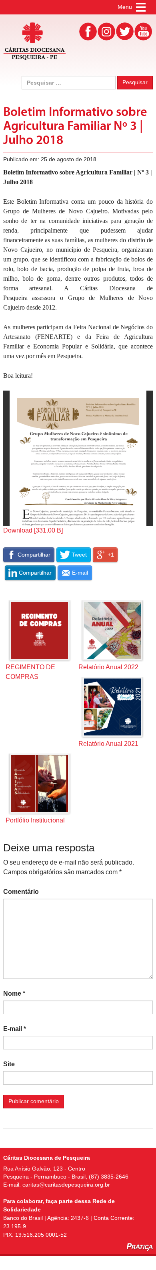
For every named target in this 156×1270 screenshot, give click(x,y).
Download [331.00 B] (33, 530)
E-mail (14, 1028)
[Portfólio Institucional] (40, 783)
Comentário (21, 891)
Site (9, 1064)
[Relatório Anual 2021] (112, 707)
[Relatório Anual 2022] (112, 630)
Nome (14, 993)
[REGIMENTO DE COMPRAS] (40, 630)
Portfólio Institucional (35, 820)
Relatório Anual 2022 (108, 667)
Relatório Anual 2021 (108, 743)
